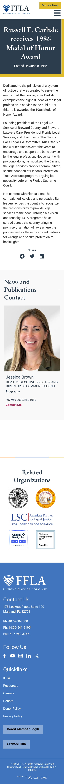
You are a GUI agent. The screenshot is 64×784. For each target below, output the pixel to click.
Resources (10, 685)
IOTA (6, 678)
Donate (8, 701)
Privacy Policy (13, 716)
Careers (8, 693)
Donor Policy (12, 708)
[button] (22, 257)
